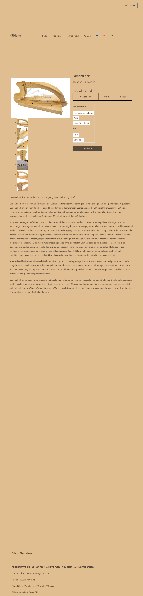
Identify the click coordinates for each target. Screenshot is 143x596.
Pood (45, 35)
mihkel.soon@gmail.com (38, 573)
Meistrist (57, 35)
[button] (12, 75)
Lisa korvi (87, 148)
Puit (75, 128)
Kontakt (87, 35)
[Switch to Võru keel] (112, 35)
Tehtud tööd (72, 35)
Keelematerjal (79, 106)
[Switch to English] (104, 35)
